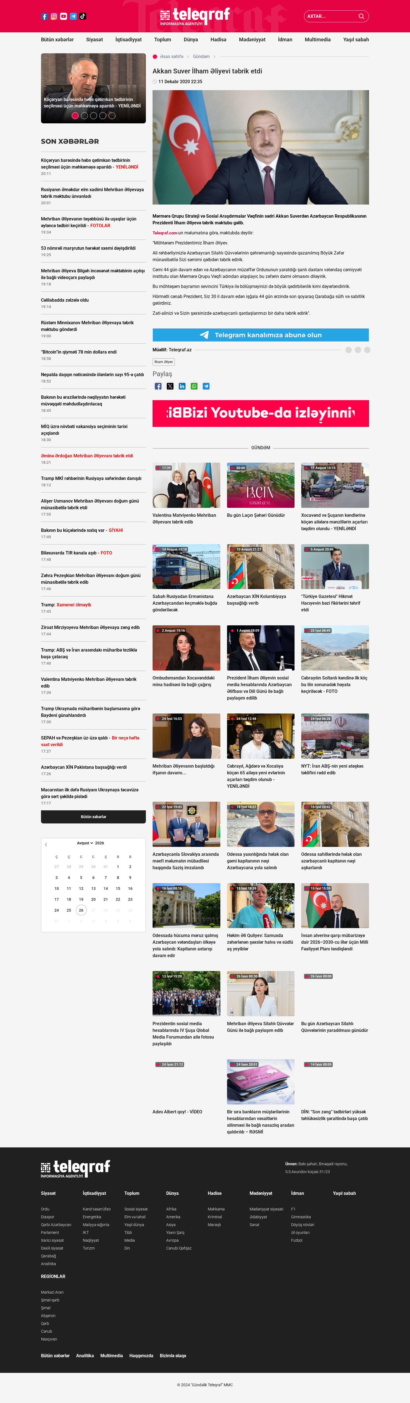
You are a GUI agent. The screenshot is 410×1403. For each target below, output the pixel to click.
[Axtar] (361, 16)
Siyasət (94, 39)
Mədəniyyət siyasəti (266, 1209)
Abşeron (48, 1315)
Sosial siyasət (136, 1209)
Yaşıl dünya (134, 1224)
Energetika (92, 1217)
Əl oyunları (300, 1232)
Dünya (191, 39)
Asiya (171, 1224)
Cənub (46, 1331)
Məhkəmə (216, 1209)
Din (127, 1248)
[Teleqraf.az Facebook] (44, 16)
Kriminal (215, 1217)
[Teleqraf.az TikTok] (82, 16)
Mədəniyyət (252, 39)
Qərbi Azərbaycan (56, 1224)
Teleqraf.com (165, 233)
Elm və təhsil (135, 1217)
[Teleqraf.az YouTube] (63, 16)
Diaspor (47, 1217)
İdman (285, 39)
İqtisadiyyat (128, 39)
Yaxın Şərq (175, 1232)
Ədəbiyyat (258, 1217)
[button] (75, 115)
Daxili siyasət (52, 1248)
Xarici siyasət (52, 1240)
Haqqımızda (141, 1355)
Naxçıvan (49, 1339)
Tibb (128, 1232)
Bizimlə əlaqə (173, 1355)
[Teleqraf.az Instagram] (54, 16)
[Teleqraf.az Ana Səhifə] (195, 16)
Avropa (172, 1240)
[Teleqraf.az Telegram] (73, 16)
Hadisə (218, 39)
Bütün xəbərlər (57, 39)
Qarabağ (48, 1256)
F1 (293, 1209)
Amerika (173, 1217)
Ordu (45, 1209)
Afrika (171, 1209)
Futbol (296, 1240)
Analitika (48, 1264)
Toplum (162, 39)
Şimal (45, 1308)
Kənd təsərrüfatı (97, 1209)
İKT (86, 1232)
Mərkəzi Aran (52, 1292)
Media (129, 1240)
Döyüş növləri (302, 1224)
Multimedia (318, 39)
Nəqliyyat (91, 1240)
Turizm (89, 1248)
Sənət (254, 1224)
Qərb (45, 1323)
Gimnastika (301, 1217)
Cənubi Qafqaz (179, 1248)
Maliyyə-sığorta (96, 1224)
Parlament (50, 1232)
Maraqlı (214, 1224)
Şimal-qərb (50, 1300)
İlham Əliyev (164, 362)
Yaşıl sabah (356, 39)
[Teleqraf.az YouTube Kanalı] (261, 413)
